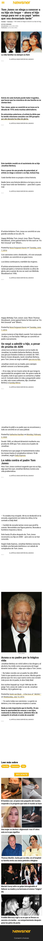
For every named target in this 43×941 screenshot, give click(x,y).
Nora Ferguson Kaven (18, 248)
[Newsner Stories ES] (21, 2)
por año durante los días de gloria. (15, 119)
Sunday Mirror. (15, 383)
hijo (23, 766)
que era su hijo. (35, 359)
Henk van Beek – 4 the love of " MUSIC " (25, 694)
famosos (15, 766)
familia (5, 766)
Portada (3, 21)
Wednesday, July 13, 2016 (14, 697)
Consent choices (21, 938)
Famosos (9, 21)
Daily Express (20, 455)
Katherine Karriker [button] (17, 434)
